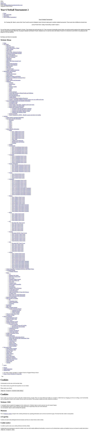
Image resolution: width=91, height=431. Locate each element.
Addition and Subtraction (17, 140)
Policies (8, 62)
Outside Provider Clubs (11, 319)
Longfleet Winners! (13, 271)
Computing (11, 154)
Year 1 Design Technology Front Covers (21, 165)
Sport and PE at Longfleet (12, 298)
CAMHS (11, 82)
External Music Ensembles (15, 284)
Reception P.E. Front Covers (18, 222)
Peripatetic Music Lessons (15, 279)
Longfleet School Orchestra (15, 288)
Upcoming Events (13, 103)
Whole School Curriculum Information (15, 117)
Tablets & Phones (16, 311)
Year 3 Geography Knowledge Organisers (21, 190)
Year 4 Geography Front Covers (19, 184)
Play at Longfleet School (11, 55)
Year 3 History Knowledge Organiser (20, 207)
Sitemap (5, 367)
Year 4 (10, 125)
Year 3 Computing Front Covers (19, 158)
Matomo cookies (8, 413)
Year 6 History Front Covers (18, 203)
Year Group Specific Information (13, 118)
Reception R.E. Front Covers (18, 243)
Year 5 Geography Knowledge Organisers (21, 193)
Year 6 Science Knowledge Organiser (20, 267)
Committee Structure (13, 328)
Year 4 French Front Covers (18, 175)
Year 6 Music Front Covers (18, 220)
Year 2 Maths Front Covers (18, 132)
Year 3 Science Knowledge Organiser (20, 263)
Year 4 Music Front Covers (18, 217)
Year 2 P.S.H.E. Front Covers (18, 235)
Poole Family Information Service (16, 337)
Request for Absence (11, 357)
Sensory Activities (13, 113)
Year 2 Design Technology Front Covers (21, 166)
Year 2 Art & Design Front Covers (19, 148)
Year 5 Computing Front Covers (19, 161)
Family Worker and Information (13, 80)
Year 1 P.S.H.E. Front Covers (18, 234)
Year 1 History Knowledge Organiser (20, 204)
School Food (9, 361)
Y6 (10, 274)
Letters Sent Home (10, 356)
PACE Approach (13, 91)
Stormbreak (8, 304)
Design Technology (13, 163)
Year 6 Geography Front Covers (19, 186)
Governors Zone (10, 68)
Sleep (10, 90)
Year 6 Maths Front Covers (18, 138)
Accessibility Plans (13, 102)
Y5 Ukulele (11, 285)
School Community (7, 316)
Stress (10, 89)
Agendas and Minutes (14, 330)
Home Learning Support (11, 307)
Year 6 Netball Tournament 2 (9, 17)
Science (11, 252)
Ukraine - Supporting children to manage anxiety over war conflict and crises (26, 99)
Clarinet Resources (13, 290)
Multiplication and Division (18, 141)
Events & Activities (13, 324)
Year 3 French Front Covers (18, 174)
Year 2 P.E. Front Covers (17, 225)
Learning (5, 116)
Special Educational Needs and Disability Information (18, 100)
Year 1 (10, 121)
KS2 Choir (11, 281)
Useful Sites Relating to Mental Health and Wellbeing (21, 93)
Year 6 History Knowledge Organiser (20, 211)
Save (13, 429)
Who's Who (9, 50)
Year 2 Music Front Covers (18, 215)
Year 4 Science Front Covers (18, 257)
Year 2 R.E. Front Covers (17, 245)
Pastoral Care (9, 79)
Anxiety (11, 88)
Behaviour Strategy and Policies (13, 76)
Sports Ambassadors (13, 302)
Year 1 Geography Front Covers (19, 180)
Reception (11, 120)
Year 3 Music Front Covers (18, 216)
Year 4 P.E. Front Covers (17, 227)
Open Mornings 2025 (11, 349)
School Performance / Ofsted (12, 48)
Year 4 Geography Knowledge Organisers (21, 192)
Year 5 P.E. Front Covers (17, 229)
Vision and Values (10, 46)
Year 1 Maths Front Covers (18, 131)
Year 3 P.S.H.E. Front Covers (18, 236)
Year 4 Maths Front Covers (18, 135)
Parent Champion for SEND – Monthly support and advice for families (25, 115)
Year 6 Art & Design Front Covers (19, 153)
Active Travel (9, 320)
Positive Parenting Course (12, 321)
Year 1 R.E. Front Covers (17, 244)
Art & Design (12, 145)
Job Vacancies (9, 66)
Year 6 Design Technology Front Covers (21, 171)
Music (10, 212)
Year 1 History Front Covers (18, 197)
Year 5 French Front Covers (18, 176)
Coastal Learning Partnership (12, 70)
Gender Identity (12, 97)
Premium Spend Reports (11, 64)
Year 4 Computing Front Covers (19, 159)
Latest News (6, 15)
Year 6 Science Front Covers (18, 260)
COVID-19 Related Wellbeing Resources (18, 98)
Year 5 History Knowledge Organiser (20, 210)
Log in (2, 2)
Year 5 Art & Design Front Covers (19, 152)
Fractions (14, 143)
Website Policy (6, 370)
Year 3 (10, 124)
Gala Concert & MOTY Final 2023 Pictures (19, 292)
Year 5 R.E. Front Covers (17, 249)
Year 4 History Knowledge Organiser (20, 208)
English (11, 144)
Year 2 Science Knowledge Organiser (20, 262)
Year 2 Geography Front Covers (19, 181)
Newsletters (9, 355)
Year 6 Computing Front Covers (19, 162)
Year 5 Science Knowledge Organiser (20, 266)
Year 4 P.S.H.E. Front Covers (18, 238)
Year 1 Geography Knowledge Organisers (21, 188)
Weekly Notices (9, 353)
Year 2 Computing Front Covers (19, 157)
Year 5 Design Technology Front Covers (21, 170)
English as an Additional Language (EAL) (15, 77)
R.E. (10, 242)
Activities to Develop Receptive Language (21, 109)
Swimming (11, 303)
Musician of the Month (11, 297)
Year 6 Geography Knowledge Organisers (21, 194)
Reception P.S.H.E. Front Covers (19, 233)
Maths (10, 130)
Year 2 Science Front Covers (18, 254)
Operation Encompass (11, 73)
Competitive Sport (13, 301)
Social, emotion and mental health (16, 106)
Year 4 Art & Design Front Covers (19, 150)
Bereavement (12, 84)
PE (9, 299)
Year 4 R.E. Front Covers (17, 248)
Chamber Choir (12, 283)
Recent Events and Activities (18, 326)
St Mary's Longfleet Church (12, 333)
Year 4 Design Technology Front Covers (21, 168)
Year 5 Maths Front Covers (18, 136)
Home (4, 13)
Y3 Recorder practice (14, 289)
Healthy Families (13, 339)
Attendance (8, 59)
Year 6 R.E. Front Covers (17, 251)
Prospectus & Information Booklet (14, 53)
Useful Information (10, 335)
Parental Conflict (13, 86)
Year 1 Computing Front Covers (19, 156)
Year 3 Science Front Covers (18, 256)
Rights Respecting (13, 344)
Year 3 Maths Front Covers (18, 134)
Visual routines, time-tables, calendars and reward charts (21, 104)
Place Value (14, 139)
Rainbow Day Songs (13, 275)
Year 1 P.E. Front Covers (17, 224)
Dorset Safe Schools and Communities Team (19, 338)
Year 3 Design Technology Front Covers (21, 167)
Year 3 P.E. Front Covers (17, 226)
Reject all (3, 390)
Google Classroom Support (15, 308)
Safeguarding (9, 72)
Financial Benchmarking (11, 63)
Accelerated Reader (10, 270)
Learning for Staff (10, 315)
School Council (12, 343)
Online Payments (10, 360)
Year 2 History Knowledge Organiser (20, 206)
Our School (6, 44)
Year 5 (10, 126)
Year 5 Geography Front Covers (19, 185)
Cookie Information (7, 369)
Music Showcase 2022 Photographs (17, 294)
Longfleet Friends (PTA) (11, 322)
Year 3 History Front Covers (18, 199)
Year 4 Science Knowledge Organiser (20, 265)
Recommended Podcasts (14, 95)
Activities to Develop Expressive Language (21, 108)
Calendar (8, 362)
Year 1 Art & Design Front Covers (19, 147)
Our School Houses (10, 54)
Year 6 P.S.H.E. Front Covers (18, 240)
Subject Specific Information (12, 129)
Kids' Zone (8, 306)
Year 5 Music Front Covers (18, 218)
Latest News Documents (11, 358)
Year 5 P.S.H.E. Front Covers (18, 239)
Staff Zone (8, 67)
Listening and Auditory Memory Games (21, 111)
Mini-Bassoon (12, 287)
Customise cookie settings (17, 390)
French (10, 172)
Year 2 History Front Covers (18, 198)
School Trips (12, 342)
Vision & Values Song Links (12, 313)
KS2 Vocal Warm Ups (14, 280)
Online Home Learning (11, 348)
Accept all (8, 390)
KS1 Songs (11, 278)
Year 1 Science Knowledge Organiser (20, 261)
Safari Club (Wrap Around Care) (13, 61)
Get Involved (12, 329)
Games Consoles (15, 312)
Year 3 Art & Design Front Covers (19, 149)
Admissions (9, 58)
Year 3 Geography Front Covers (19, 183)
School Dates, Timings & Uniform (14, 52)
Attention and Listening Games (19, 112)
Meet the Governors (10, 57)
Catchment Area (12, 340)
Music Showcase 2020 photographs (17, 296)
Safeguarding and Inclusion (9, 71)
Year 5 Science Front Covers (18, 258)
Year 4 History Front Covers (18, 201)
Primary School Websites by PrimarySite (12, 374)
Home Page (3, 3)
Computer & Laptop (16, 310)
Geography (11, 179)
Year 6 (10, 127)
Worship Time (9, 351)
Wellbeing (8, 81)
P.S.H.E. (11, 231)
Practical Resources (13, 94)
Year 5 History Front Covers (18, 202)
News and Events (7, 14)
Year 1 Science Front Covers (18, 253)
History (10, 195)
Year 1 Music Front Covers (18, 213)
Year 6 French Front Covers (18, 177)
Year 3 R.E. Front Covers (17, 247)
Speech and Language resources (16, 107)
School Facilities (12, 346)
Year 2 (10, 122)
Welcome (8, 45)
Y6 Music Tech (12, 293)
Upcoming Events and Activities (19, 325)
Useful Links (9, 334)
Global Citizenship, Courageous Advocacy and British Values (20, 269)
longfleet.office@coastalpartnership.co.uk (13, 5)
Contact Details (9, 49)
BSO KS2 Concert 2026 (14, 276)
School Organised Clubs (11, 317)
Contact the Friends (13, 331)
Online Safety (9, 75)
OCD (10, 85)
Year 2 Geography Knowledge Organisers (21, 189)
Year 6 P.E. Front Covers (17, 230)
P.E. (10, 221)
